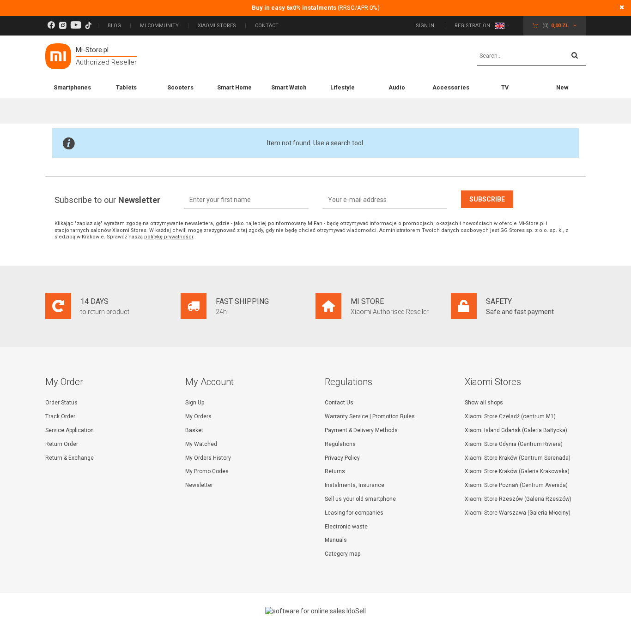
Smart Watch (288, 87)
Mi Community (159, 25)
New (562, 87)
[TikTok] (88, 25)
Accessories (450, 87)
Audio (396, 87)
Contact (267, 25)
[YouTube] (75, 25)
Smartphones (72, 87)
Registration (472, 26)
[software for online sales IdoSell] (315, 611)
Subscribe (487, 199)
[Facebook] (51, 25)
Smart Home (234, 87)
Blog (114, 25)
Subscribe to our (107, 200)
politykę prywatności (168, 237)
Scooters (180, 87)
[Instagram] (62, 25)
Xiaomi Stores (217, 25)
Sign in (426, 26)
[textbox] (531, 56)
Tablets (126, 87)
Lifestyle (342, 87)
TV (505, 87)
